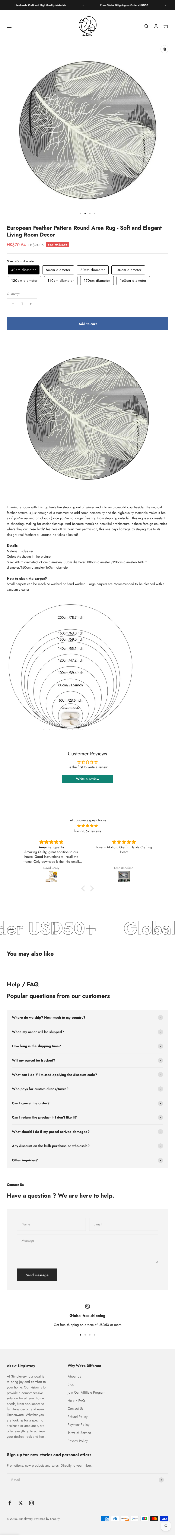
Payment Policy (78, 1424)
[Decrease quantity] (13, 304)
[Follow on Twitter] (20, 1503)
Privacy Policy (78, 1440)
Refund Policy (78, 1416)
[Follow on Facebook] (10, 1503)
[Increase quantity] (31, 304)
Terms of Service (79, 1432)
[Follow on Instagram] (31, 1503)
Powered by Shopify (47, 1519)
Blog (71, 1384)
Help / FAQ (76, 1400)
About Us (74, 1376)
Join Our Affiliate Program (86, 1392)
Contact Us (75, 1408)
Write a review (87, 778)
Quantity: (13, 293)
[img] (87, 826)
